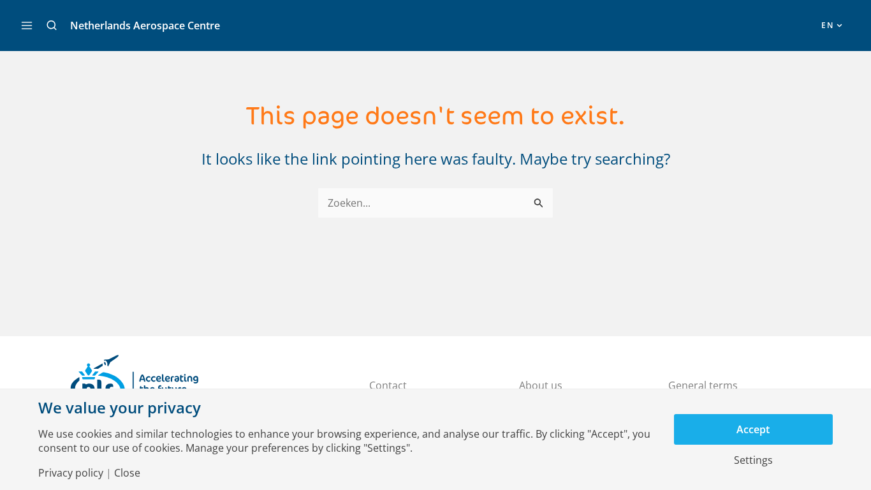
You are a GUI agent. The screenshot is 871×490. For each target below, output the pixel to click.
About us (540, 385)
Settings (753, 460)
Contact (388, 385)
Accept (753, 429)
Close (127, 473)
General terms (703, 385)
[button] (51, 25)
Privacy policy (70, 473)
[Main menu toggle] (26, 25)
